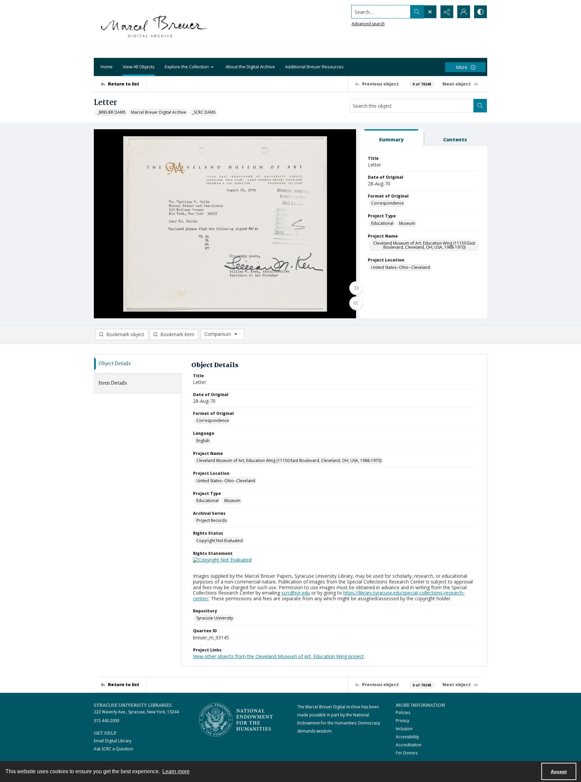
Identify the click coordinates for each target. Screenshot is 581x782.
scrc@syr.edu (295, 593)
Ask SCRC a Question (113, 749)
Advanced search (368, 24)
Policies (403, 712)
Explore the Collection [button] (187, 67)
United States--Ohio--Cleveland (400, 267)
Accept (559, 771)
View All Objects (139, 67)
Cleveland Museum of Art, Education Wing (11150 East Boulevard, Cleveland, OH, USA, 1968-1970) (424, 245)
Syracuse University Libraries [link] (133, 705)
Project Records (211, 520)
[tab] (391, 137)
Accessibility (407, 737)
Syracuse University (214, 618)
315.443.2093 (106, 720)
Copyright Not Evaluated (219, 540)
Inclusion (404, 729)
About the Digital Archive (250, 67)
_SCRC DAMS (204, 112)
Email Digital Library (112, 741)
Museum (407, 223)
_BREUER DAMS (111, 112)
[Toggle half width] (356, 303)
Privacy (402, 720)
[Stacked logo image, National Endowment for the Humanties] (236, 720)
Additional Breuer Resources (314, 67)
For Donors (407, 753)
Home (107, 67)
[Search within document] (480, 105)
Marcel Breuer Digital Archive (158, 112)
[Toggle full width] (356, 288)
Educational (382, 223)
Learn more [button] (176, 771)
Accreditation (408, 745)
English (202, 440)
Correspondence (387, 203)
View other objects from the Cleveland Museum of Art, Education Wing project (278, 656)
